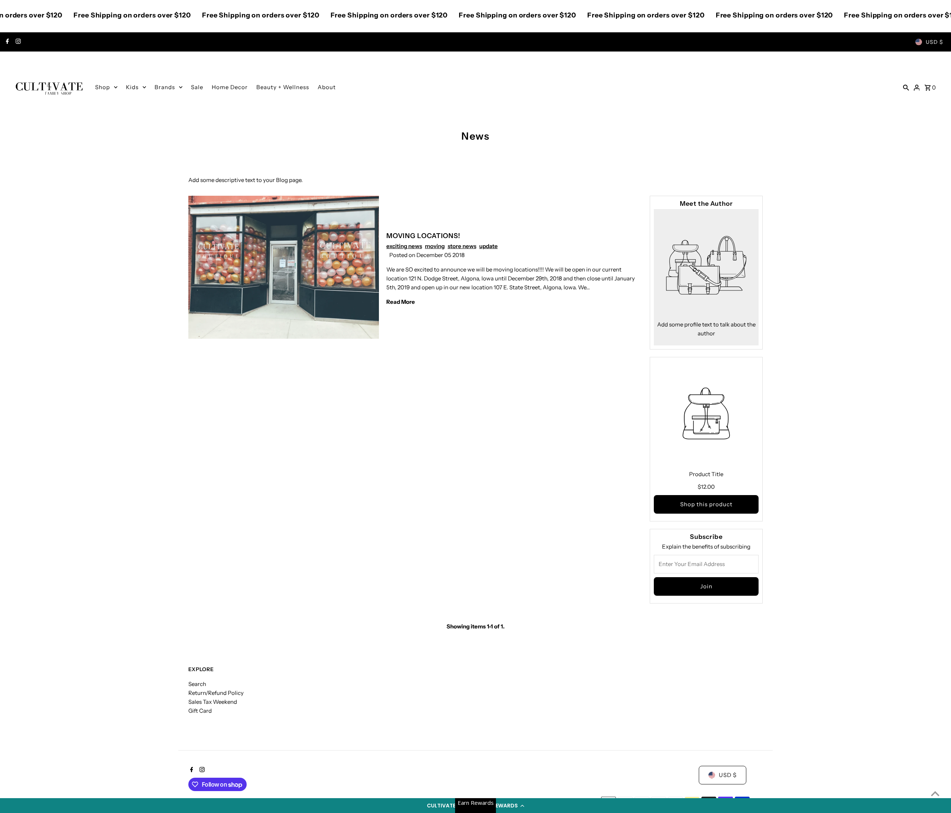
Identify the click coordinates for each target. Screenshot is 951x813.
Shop (102, 87)
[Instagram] (17, 42)
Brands (165, 87)
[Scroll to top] (935, 793)
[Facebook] (6, 42)
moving (435, 246)
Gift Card (200, 710)
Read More (400, 301)
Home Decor (230, 87)
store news (462, 246)
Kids (132, 87)
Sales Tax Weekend (212, 701)
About (327, 87)
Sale (197, 87)
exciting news (404, 246)
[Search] (906, 87)
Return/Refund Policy (216, 692)
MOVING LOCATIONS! (423, 236)
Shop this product (706, 504)
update (488, 246)
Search (197, 683)
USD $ (934, 42)
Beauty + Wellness (282, 87)
